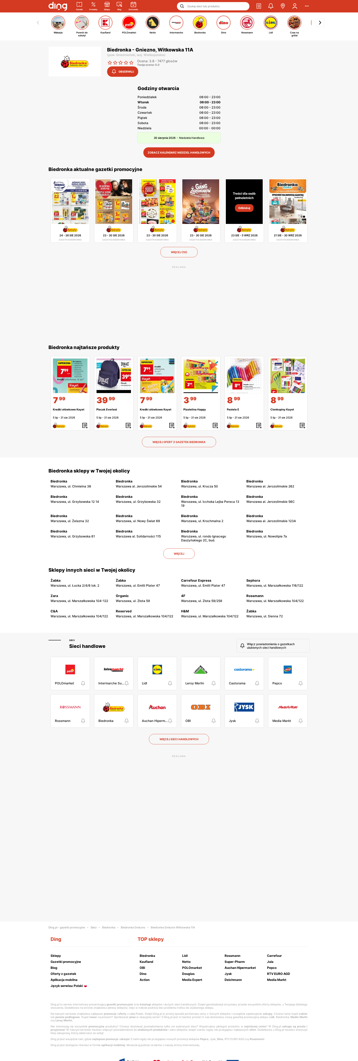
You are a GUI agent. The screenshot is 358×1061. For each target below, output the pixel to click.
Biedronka (108, 927)
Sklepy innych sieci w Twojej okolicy (91, 570)
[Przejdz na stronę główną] (57, 6)
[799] (70, 375)
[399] (200, 375)
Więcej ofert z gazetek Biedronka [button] (179, 442)
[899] (244, 375)
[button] (258, 6)
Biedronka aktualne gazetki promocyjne (95, 169)
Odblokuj (244, 208)
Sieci (72, 640)
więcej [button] (179, 553)
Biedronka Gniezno (133, 927)
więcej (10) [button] (179, 252)
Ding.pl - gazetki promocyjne (66, 927)
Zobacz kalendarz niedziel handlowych (179, 152)
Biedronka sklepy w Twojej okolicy (89, 471)
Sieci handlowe (87, 646)
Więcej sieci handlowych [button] (179, 739)
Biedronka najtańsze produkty (84, 347)
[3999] (113, 375)
